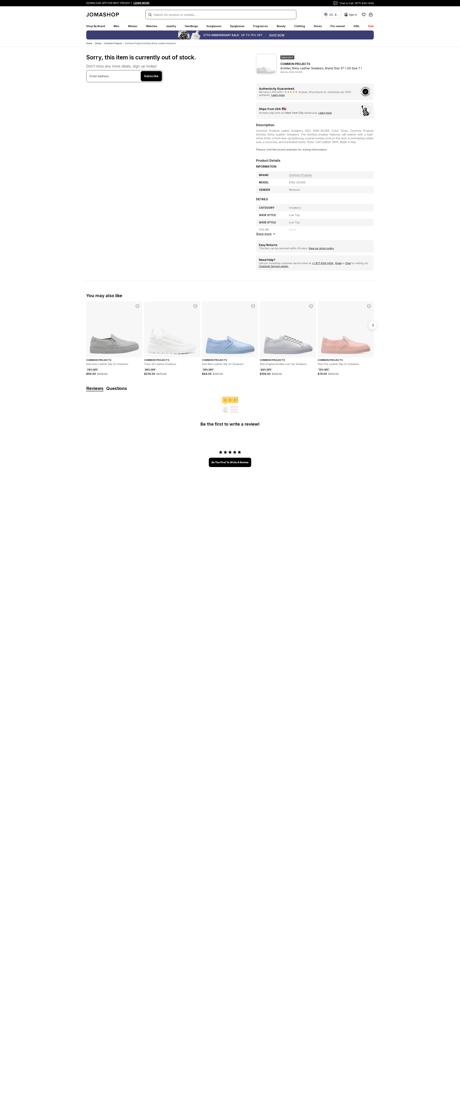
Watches (151, 26)
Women (132, 26)
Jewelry (171, 26)
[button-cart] (371, 14)
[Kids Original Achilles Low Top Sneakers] (311, 306)
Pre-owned (337, 26)
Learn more (278, 95)
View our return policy (321, 248)
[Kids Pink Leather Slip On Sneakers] (368, 306)
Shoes (318, 26)
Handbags (191, 26)
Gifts (356, 26)
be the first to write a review (230, 462)
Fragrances (260, 26)
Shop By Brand (95, 26)
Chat (348, 263)
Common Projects (113, 43)
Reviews (95, 388)
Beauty (281, 26)
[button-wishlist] (364, 14)
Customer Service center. (274, 266)
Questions (116, 388)
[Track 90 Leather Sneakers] (195, 306)
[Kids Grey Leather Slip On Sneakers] (137, 306)
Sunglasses (213, 26)
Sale (371, 26)
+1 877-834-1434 (323, 263)
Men (116, 26)
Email (338, 263)
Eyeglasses (237, 26)
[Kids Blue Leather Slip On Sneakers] (253, 306)
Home (89, 43)
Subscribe (151, 76)
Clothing (299, 26)
